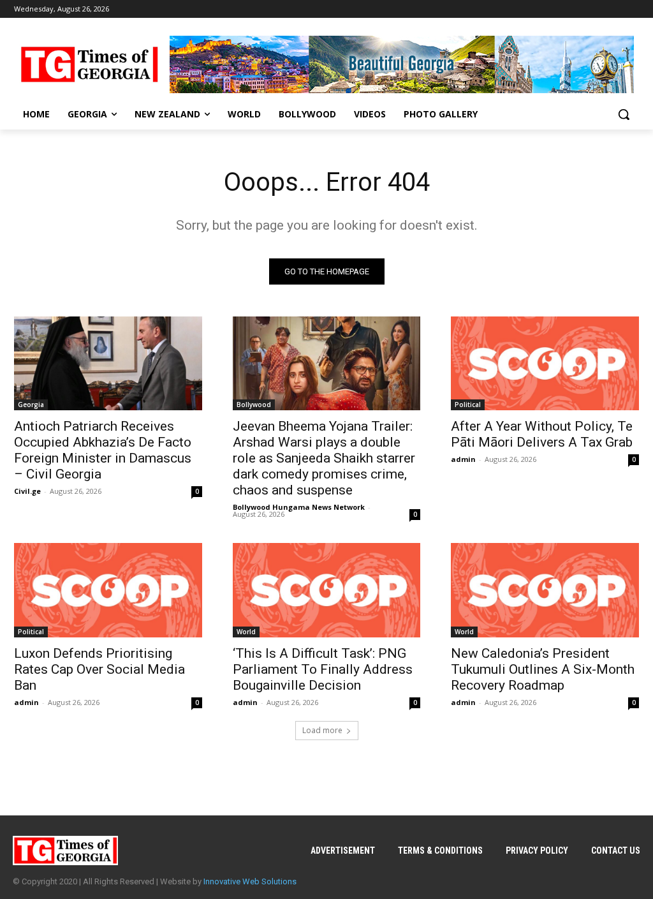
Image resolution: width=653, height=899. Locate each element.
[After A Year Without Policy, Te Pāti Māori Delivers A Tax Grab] (545, 363)
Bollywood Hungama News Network (299, 507)
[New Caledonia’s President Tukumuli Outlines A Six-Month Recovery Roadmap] (545, 590)
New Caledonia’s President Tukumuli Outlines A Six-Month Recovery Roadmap (543, 669)
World (246, 631)
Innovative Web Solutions (250, 881)
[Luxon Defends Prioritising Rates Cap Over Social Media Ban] (108, 590)
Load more (322, 730)
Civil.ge (27, 491)
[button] (623, 114)
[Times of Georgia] (89, 64)
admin (463, 459)
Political (468, 404)
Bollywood (254, 404)
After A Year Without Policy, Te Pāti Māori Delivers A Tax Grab (542, 434)
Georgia (31, 404)
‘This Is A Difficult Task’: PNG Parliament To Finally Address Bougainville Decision (323, 669)
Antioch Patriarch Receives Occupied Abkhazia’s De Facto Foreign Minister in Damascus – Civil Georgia (102, 450)
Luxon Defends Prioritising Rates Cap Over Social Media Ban (99, 669)
